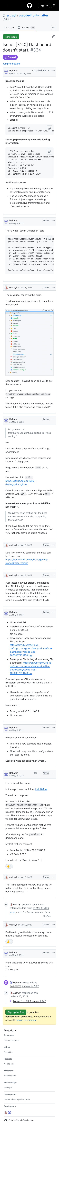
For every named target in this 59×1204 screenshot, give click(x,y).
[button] (49, 128)
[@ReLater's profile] (6, 71)
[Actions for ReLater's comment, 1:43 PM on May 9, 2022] (53, 952)
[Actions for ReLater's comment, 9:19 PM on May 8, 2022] (53, 727)
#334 (12, 912)
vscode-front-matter (33, 15)
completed (15, 986)
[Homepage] (29, 5)
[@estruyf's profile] (6, 287)
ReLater (13, 70)
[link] (15, 904)
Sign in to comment (26, 1020)
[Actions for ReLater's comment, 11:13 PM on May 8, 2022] (53, 773)
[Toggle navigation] (5, 5)
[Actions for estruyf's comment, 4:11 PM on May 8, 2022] (53, 287)
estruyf (11, 15)
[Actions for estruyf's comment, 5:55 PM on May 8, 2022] (53, 575)
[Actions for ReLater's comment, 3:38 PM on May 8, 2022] (53, 220)
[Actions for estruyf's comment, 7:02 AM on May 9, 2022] (53, 924)
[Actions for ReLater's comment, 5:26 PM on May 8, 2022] (53, 419)
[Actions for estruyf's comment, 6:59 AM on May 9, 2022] (53, 877)
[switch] (9, 866)
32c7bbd (47, 916)
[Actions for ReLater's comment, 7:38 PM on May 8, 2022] (53, 612)
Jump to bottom (11, 63)
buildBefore (41, 789)
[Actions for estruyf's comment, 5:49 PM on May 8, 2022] (53, 545)
